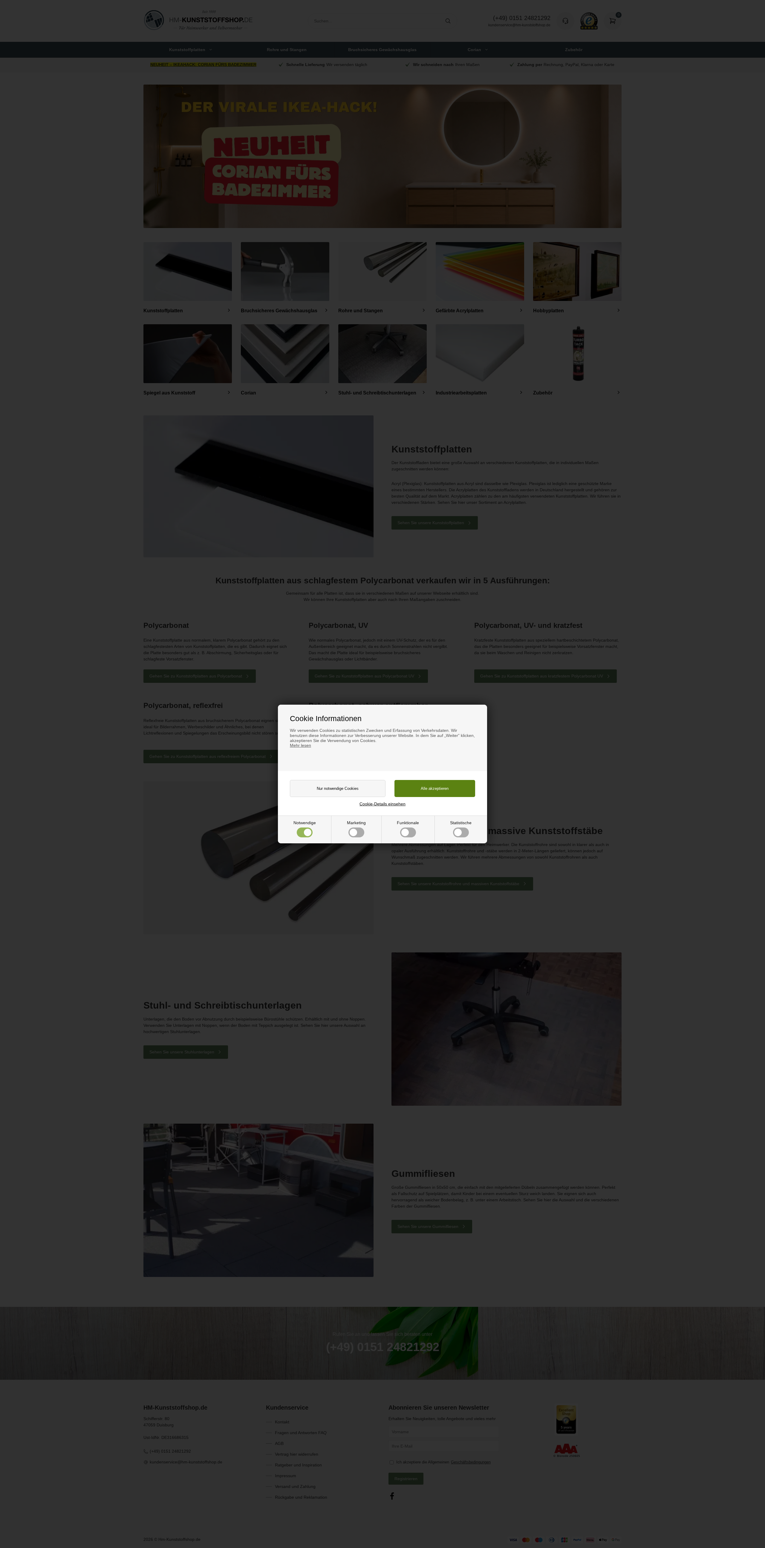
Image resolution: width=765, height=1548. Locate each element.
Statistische (461, 822)
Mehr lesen (300, 745)
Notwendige (304, 822)
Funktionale (408, 822)
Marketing (356, 822)
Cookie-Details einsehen (382, 803)
